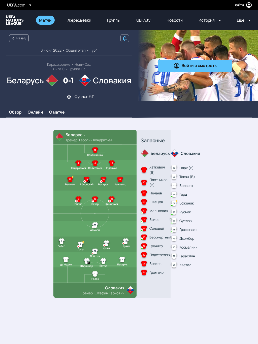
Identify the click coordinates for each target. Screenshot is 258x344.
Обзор (15, 112)
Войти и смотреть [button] (199, 65)
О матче (57, 112)
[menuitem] (47, 20)
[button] (209, 20)
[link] (45, 20)
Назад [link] (20, 38)
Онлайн (35, 112)
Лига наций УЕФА (15, 20)
